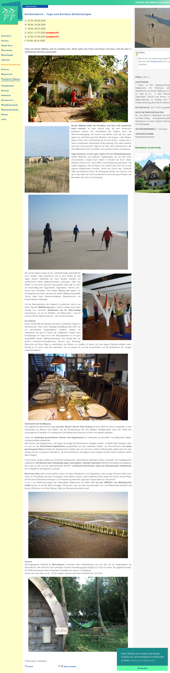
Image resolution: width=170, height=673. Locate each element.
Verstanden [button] (142, 668)
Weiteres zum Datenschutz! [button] (142, 660)
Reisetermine (156, 61)
